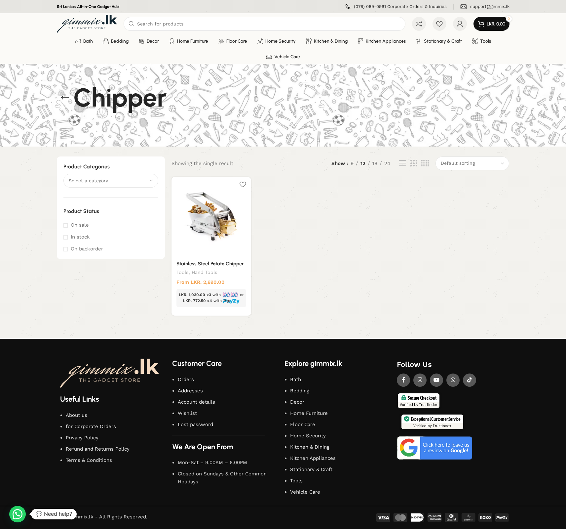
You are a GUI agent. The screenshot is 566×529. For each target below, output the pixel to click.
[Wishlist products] (439, 23)
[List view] (402, 163)
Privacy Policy (82, 438)
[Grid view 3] (413, 163)
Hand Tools (204, 272)
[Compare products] (419, 23)
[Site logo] (87, 23)
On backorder (87, 249)
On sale (80, 225)
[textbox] (111, 180)
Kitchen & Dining (309, 447)
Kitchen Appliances (313, 458)
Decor (297, 402)
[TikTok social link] (469, 380)
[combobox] (111, 181)
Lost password (195, 424)
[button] (17, 514)
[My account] (460, 23)
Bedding (299, 391)
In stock (80, 237)
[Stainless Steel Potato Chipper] (211, 217)
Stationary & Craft (311, 469)
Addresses (190, 391)
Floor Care (302, 424)
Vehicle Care (305, 492)
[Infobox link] (396, 7)
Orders (186, 379)
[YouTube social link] (436, 380)
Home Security (308, 436)
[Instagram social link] (420, 380)
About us (76, 415)
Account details (196, 402)
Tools (182, 272)
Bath (295, 379)
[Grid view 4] (425, 163)
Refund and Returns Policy (98, 449)
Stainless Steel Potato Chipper (210, 264)
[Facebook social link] (403, 380)
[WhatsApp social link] (453, 380)
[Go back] (65, 98)
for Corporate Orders (91, 426)
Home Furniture (309, 413)
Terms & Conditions (89, 460)
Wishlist (187, 413)
